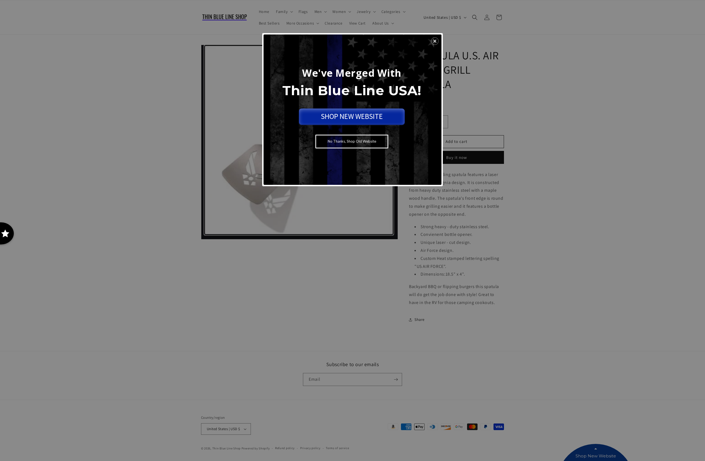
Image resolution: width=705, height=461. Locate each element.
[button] (435, 41)
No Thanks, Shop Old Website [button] (352, 141)
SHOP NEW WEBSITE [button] (352, 116)
